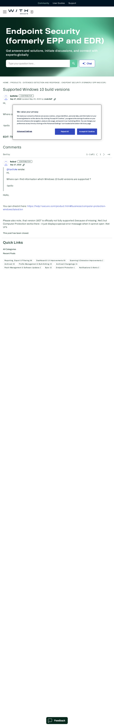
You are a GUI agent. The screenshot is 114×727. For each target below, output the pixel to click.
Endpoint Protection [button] (65, 268)
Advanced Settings (24, 131)
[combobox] (38, 63)
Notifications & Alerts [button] (89, 268)
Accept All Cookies (87, 131)
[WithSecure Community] (18, 12)
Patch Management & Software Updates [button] (22, 268)
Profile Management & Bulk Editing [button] (35, 264)
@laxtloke (12, 169)
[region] (57, 122)
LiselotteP (48, 99)
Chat (89, 63)
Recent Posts (9, 253)
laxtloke (14, 96)
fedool (13, 162)
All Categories (9, 249)
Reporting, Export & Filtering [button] (18, 260)
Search (73, 63)
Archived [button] (9, 264)
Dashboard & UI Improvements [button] (50, 260)
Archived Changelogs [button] (66, 264)
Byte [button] (48, 268)
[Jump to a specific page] (108, 154)
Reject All (65, 131)
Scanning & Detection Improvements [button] (86, 260)
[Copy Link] (55, 99)
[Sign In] (31, 12)
